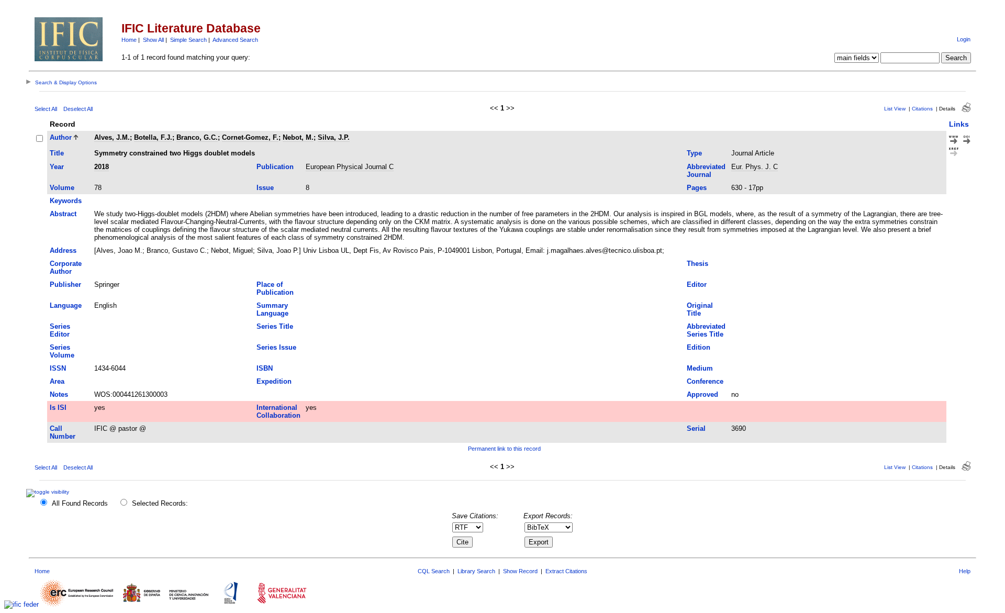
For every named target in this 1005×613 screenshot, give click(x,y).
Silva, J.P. (334, 137)
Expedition (274, 381)
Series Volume (62, 351)
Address (63, 250)
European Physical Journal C (350, 167)
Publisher (65, 284)
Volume (62, 188)
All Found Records (80, 503)
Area (57, 381)
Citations (922, 109)
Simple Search (188, 40)
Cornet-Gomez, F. (250, 137)
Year (57, 167)
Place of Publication (275, 288)
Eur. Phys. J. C (754, 167)
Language (66, 305)
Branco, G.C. (197, 137)
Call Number (62, 432)
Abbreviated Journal (706, 171)
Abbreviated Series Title (706, 330)
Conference (705, 381)
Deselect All (78, 109)
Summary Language (272, 309)
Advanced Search (235, 40)
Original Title (700, 309)
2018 (101, 167)
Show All (153, 40)
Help (964, 571)
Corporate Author (66, 267)
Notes (59, 394)
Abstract (63, 214)
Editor (697, 284)
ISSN (58, 368)
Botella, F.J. (153, 137)
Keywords (66, 201)
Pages (697, 188)
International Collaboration (278, 411)
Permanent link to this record (504, 448)
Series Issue (276, 347)
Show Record (520, 571)
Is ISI (58, 407)
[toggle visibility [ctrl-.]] (49, 492)
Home (129, 40)
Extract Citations (566, 571)
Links (959, 124)
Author (61, 137)
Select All (46, 109)
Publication (275, 167)
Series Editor (60, 330)
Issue (265, 188)
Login (963, 39)
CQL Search (434, 571)
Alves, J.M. (112, 137)
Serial (696, 428)
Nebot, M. (298, 137)
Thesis (697, 264)
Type (694, 153)
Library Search (476, 571)
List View (895, 109)
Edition (698, 347)
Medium (700, 368)
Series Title (274, 326)
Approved (702, 394)
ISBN (264, 368)
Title (57, 153)
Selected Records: (160, 503)
